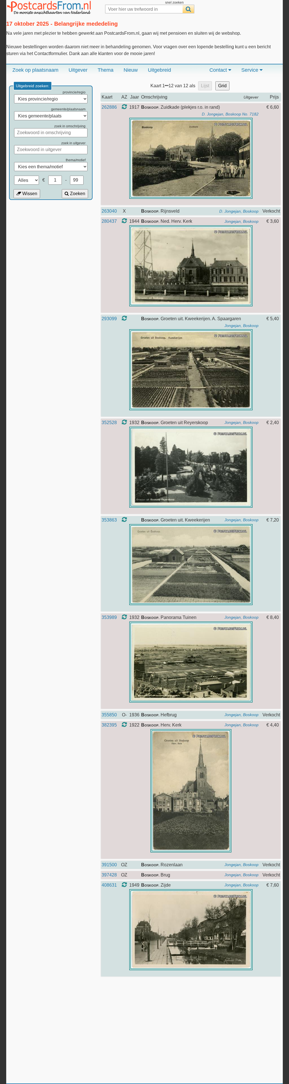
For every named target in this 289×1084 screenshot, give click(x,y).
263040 (109, 211)
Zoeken (77, 193)
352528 (109, 422)
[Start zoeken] (188, 9)
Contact (218, 70)
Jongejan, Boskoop (241, 221)
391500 (109, 864)
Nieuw (131, 70)
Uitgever (78, 70)
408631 (109, 885)
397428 (109, 875)
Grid (222, 85)
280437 (109, 221)
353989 (109, 617)
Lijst (205, 85)
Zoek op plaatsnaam (35, 70)
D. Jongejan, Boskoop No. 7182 (230, 114)
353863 (109, 520)
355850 (109, 714)
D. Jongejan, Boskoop (239, 211)
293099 (109, 318)
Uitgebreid (159, 70)
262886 (109, 107)
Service (250, 70)
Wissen (29, 193)
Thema (105, 70)
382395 (109, 725)
